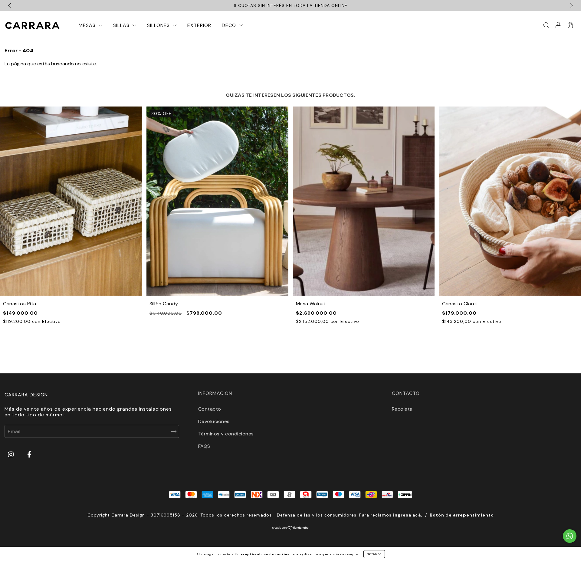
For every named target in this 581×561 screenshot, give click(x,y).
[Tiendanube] (291, 528)
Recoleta (402, 409)
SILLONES (159, 25)
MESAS (88, 25)
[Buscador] (546, 25)
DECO (230, 25)
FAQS (204, 446)
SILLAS (122, 25)
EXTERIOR (199, 25)
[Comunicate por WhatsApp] (569, 536)
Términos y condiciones (226, 434)
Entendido (374, 554)
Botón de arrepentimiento (462, 515)
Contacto (209, 409)
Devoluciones (214, 421)
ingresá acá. (407, 515)
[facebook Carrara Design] (29, 454)
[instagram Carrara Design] (11, 454)
